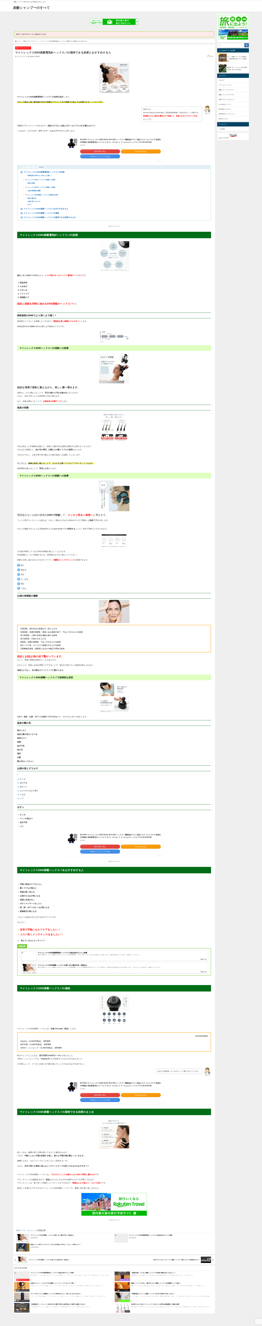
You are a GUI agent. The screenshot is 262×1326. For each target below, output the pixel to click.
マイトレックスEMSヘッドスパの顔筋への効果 (40, 187)
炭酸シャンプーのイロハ (226, 94)
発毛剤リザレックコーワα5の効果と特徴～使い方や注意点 (237, 68)
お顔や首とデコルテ (34, 201)
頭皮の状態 (31, 183)
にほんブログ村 (223, 138)
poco (211, 56)
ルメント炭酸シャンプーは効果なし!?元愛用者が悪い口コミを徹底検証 (237, 58)
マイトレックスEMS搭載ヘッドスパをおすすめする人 (44, 209)
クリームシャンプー (225, 85)
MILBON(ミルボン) (225, 109)
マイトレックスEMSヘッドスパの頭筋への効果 (40, 179)
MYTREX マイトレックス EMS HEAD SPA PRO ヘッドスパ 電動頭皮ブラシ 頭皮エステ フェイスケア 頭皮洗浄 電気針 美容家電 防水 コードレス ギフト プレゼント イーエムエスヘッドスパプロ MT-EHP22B (120, 141)
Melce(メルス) (223, 118)
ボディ (29, 204)
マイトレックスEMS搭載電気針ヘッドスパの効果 (43, 172)
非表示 (41, 167)
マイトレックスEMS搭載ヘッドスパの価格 (40, 213)
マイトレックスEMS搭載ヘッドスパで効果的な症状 (41, 195)
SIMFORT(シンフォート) (227, 114)
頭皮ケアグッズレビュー (23, 48)
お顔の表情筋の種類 (34, 190)
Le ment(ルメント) (225, 104)
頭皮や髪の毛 (31, 198)
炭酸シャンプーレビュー (226, 89)
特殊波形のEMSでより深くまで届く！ (39, 175)
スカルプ (221, 80)
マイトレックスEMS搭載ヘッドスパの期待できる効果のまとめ (48, 217)
